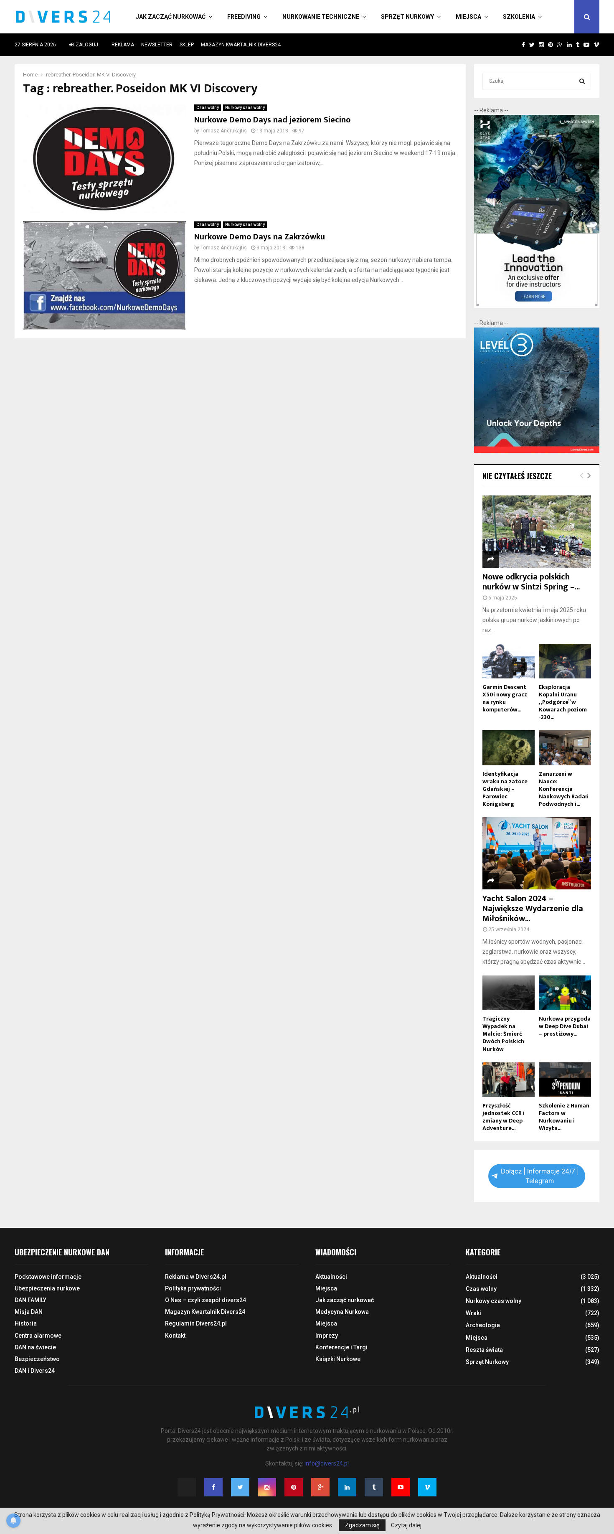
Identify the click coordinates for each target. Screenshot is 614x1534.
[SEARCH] (582, 81)
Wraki (473, 1313)
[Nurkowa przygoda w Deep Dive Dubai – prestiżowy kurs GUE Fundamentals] (565, 992)
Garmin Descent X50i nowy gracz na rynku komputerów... (504, 698)
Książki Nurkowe (337, 1359)
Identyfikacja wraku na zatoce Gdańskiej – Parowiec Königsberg (505, 789)
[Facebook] (213, 1487)
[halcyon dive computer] (536, 305)
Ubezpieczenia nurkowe (47, 1288)
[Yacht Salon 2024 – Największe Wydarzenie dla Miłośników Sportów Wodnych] (536, 853)
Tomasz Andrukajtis (223, 131)
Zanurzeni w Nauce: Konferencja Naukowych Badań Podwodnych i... (564, 789)
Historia (26, 1323)
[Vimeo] (427, 1487)
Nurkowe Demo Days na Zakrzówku (259, 237)
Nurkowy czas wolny (245, 107)
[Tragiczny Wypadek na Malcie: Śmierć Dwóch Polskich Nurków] (508, 992)
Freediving (244, 16)
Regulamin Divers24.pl (196, 1323)
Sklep (187, 45)
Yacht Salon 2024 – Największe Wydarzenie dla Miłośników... (532, 908)
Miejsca (468, 16)
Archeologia (483, 1325)
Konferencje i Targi (341, 1347)
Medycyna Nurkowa (342, 1311)
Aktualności (331, 1276)
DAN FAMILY (30, 1300)
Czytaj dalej (406, 1525)
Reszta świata (484, 1349)
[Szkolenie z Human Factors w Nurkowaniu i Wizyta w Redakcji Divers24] (565, 1079)
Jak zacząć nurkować (171, 16)
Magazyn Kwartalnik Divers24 (241, 45)
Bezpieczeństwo (37, 1359)
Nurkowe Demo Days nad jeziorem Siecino (272, 120)
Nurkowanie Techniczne (320, 16)
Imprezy (326, 1335)
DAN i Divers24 (35, 1370)
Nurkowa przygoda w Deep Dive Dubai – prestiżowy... (565, 1026)
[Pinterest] (293, 1487)
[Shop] (515, 44)
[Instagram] (267, 1487)
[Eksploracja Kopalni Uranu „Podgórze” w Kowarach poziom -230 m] (565, 661)
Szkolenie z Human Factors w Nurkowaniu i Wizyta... (564, 1117)
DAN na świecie (35, 1347)
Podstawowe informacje (48, 1276)
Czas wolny (207, 107)
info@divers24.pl (326, 1463)
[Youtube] (400, 1487)
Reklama (123, 45)
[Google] (320, 1487)
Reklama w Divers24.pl (195, 1276)
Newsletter (157, 45)
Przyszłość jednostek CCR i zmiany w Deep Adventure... (503, 1117)
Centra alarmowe (38, 1335)
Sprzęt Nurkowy (407, 16)
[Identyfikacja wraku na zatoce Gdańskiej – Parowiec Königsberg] (508, 747)
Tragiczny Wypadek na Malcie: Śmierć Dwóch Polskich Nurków (503, 1034)
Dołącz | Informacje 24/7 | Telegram (540, 1176)
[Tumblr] (374, 1487)
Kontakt (175, 1335)
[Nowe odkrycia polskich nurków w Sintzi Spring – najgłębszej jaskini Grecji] (536, 531)
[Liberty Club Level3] (536, 450)
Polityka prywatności (193, 1288)
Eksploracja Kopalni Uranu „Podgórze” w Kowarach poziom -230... (563, 702)
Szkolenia (519, 16)
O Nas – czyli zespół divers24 (205, 1300)
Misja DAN (29, 1311)
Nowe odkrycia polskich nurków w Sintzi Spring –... (531, 582)
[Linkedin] (347, 1487)
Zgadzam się (362, 1525)
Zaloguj (86, 45)
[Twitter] (240, 1487)
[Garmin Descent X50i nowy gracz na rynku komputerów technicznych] (508, 661)
